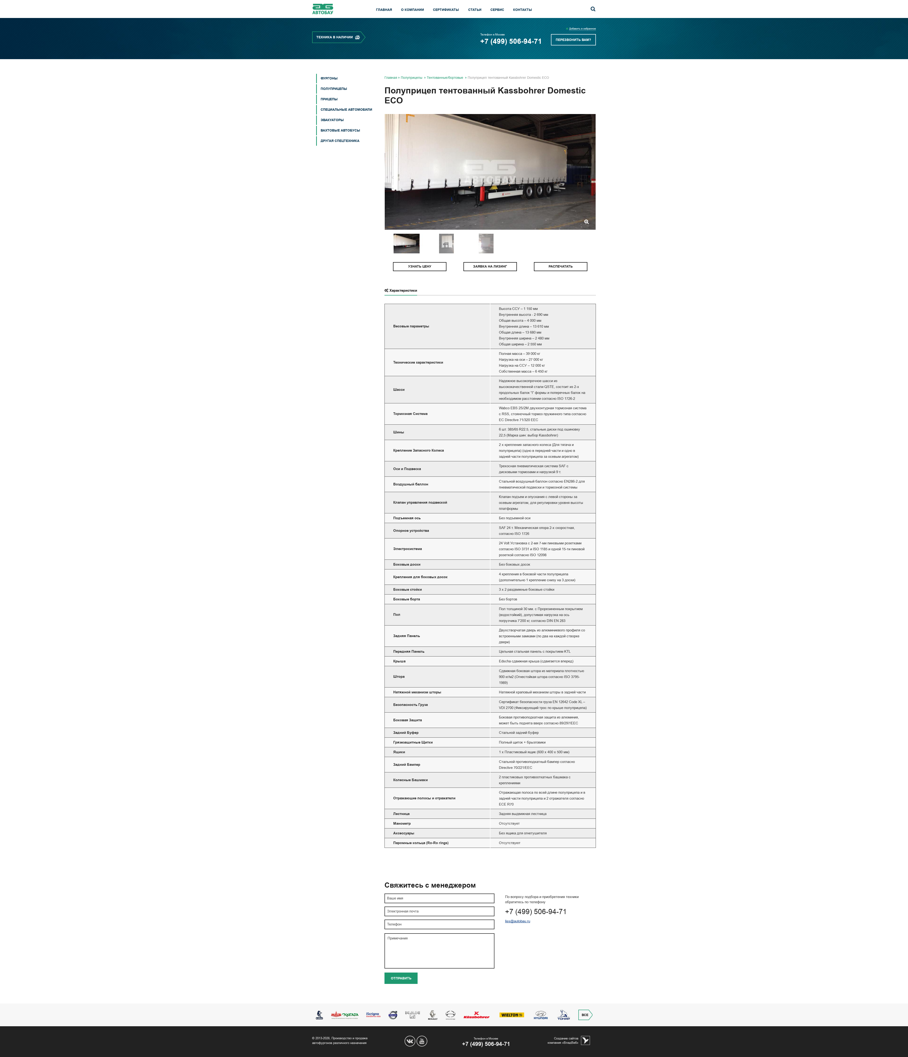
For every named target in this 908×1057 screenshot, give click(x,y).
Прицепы (329, 99)
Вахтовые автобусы (340, 130)
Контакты (522, 9)
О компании (412, 9)
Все (585, 1015)
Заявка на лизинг (490, 266)
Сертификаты (446, 9)
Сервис (497, 9)
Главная (384, 9)
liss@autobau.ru (517, 921)
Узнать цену (419, 266)
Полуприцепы (334, 88)
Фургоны (329, 78)
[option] (490, 172)
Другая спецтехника (340, 140)
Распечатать (561, 266)
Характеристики (403, 290)
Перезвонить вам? (573, 39)
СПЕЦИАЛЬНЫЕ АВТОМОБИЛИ (346, 109)
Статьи (474, 9)
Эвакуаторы (332, 120)
